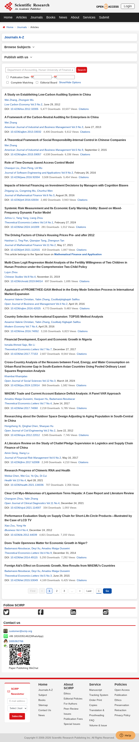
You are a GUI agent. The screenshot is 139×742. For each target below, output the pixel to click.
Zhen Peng (27, 167)
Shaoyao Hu (46, 426)
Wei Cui (24, 475)
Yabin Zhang (42, 299)
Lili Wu (38, 167)
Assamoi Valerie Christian (19, 299)
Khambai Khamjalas (16, 376)
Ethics (67, 693)
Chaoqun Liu (12, 167)
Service (95, 684)
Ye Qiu (34, 475)
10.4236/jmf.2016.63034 (24, 199)
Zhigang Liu (11, 190)
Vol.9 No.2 (67, 172)
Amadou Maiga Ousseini (19, 398)
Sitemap (43, 705)
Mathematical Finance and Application (78, 254)
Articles (21, 17)
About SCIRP (69, 686)
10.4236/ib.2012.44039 (23, 534)
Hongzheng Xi (13, 426)
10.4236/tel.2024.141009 (24, 226)
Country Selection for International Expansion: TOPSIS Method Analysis (54, 316)
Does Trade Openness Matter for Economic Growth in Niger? (46, 543)
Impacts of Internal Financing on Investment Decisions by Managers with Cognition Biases (66, 185)
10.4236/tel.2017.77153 (24, 353)
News (63, 17)
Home (8, 17)
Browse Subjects (18, 47)
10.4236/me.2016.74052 (24, 331)
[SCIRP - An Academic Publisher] (26, 6)
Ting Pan (23, 240)
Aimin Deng (11, 453)
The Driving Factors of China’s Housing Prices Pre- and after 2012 (49, 235)
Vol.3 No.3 (77, 127)
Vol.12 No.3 (49, 380)
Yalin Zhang (31, 498)
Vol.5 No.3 (46, 575)
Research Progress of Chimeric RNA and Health (37, 470)
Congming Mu (28, 190)
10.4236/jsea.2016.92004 (25, 177)
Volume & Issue (98, 725)
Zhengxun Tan (56, 240)
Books (50, 17)
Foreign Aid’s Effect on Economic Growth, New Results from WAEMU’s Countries (60, 565)
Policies (121, 684)
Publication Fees (73, 718)
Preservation (122, 705)
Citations (84, 108)
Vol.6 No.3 (48, 195)
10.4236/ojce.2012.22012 (25, 435)
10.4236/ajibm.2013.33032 (25, 131)
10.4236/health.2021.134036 (27, 484)
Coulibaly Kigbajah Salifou (66, 322)
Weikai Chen (12, 475)
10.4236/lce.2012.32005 (24, 108)
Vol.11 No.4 (53, 503)
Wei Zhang (11, 99)
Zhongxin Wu (26, 99)
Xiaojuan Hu (41, 398)
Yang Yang (22, 217)
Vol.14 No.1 (46, 222)
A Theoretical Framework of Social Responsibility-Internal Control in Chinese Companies (65, 140)
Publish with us (17, 57)
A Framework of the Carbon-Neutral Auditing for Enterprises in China (52, 117)
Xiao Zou (10, 525)
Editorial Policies (73, 698)
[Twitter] (6, 611)
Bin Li (32, 344)
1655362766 (16, 641)
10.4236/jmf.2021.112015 (25, 249)
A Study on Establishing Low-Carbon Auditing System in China (48, 94)
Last (89, 590)
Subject (42, 694)
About (75, 17)
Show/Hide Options (70, 82)
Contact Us (44, 710)
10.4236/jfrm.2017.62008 (24, 462)
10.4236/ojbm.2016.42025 (25, 308)
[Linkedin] (73, 611)
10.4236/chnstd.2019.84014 (26, 281)
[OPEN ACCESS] (107, 6)
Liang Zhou (36, 217)
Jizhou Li (10, 217)
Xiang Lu (24, 453)
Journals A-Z (45, 689)
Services (89, 17)
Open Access (122, 689)
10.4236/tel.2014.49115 (24, 557)
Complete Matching (22, 82)
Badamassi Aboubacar (62, 398)
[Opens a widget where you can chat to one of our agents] (125, 735)
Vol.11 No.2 (49, 245)
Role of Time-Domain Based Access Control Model (39, 162)
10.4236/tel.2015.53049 (24, 580)
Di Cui (43, 475)
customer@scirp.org (20, 631)
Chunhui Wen (45, 190)
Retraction (120, 710)
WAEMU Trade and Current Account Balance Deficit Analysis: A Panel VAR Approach (63, 393)
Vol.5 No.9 (77, 149)
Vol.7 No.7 (46, 349)
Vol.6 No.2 (55, 457)
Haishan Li (11, 240)
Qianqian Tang (38, 240)
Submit (104, 17)
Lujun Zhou (11, 272)
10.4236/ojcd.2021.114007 (25, 507)
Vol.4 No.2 (62, 303)
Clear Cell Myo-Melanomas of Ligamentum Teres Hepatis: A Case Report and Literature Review (69, 493)
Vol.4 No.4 (22, 530)
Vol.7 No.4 (31, 326)
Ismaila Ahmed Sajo (16, 344)
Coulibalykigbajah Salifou (65, 299)
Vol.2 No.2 (49, 430)
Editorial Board (48, 82)
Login (128, 6)
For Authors (70, 703)
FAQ (91, 720)
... (72, 590)
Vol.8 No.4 (30, 276)
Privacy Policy (122, 715)
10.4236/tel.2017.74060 (24, 408)
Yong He (21, 525)
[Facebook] (40, 611)
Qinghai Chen (30, 426)
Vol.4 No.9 (46, 552)
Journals (36, 17)
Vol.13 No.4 (19, 480)
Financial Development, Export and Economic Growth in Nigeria (48, 339)
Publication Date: (20, 77)
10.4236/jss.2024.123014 (25, 385)
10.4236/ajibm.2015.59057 (25, 154)
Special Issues (72, 723)
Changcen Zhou (14, 498)
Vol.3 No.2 (36, 104)
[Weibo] (105, 611)
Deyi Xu (35, 548)
